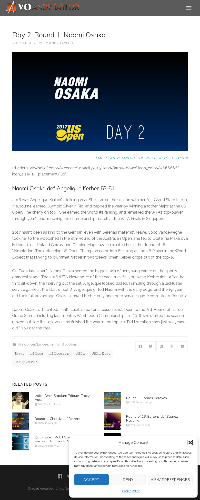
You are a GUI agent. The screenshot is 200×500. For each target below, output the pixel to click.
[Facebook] (60, 476)
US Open (36, 353)
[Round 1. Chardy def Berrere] (20, 421)
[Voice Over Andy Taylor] (43, 7)
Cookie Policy (131, 491)
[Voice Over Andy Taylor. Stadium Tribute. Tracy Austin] (20, 400)
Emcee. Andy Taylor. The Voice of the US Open (142, 158)
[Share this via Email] (183, 346)
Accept (91, 480)
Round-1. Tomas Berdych (146, 397)
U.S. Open (69, 344)
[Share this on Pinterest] (172, 346)
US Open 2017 (59, 353)
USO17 (81, 353)
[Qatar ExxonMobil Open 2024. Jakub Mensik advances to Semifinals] (20, 441)
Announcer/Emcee (33, 344)
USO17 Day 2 (100, 353)
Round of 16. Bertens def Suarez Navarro (152, 418)
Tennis (55, 344)
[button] (190, 442)
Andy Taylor (61, 43)
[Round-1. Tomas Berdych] (112, 400)
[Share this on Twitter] (151, 346)
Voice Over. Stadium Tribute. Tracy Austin (62, 397)
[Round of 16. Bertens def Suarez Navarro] (112, 421)
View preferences (170, 480)
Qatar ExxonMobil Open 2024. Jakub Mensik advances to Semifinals (63, 439)
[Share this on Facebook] (140, 346)
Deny (128, 480)
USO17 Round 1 (26, 362)
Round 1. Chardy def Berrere (57, 418)
